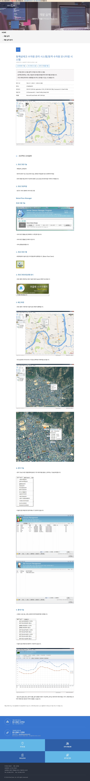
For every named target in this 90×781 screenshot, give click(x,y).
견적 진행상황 (67, 747)
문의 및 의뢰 (67, 758)
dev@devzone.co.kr (24, 734)
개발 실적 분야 (8, 40)
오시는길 (22, 747)
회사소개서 (22, 758)
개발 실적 (7, 36)
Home (4, 32)
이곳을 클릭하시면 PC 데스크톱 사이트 (32, 0)
